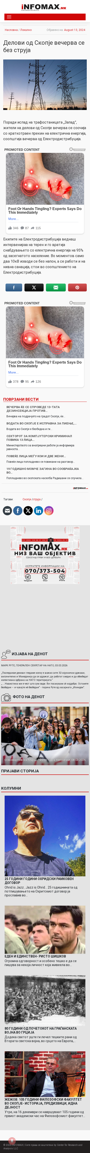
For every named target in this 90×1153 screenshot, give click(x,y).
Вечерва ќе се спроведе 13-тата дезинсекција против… (33, 408)
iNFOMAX (17, 1145)
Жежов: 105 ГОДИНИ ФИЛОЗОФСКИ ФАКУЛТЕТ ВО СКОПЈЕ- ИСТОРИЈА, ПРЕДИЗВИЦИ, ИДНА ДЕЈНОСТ (43, 1103)
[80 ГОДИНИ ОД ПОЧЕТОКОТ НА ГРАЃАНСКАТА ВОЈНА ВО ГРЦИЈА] (45, 1000)
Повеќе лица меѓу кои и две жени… (36, 456)
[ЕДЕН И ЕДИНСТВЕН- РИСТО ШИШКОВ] (45, 929)
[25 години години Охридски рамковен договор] (45, 835)
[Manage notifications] (12, 1141)
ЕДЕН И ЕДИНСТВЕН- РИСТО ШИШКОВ (35, 956)
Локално (26, 30)
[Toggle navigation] (9, 17)
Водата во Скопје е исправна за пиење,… (41, 423)
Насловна (11, 30)
